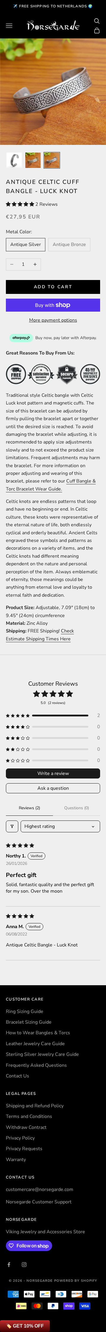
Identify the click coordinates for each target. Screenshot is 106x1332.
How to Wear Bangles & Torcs (38, 1033)
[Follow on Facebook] (9, 1265)
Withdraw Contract (26, 1127)
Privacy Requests (24, 1148)
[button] (20, 204)
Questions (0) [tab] (76, 808)
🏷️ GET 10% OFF (25, 1325)
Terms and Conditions (29, 1116)
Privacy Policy (20, 1138)
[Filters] (12, 826)
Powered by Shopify (75, 1280)
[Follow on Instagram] (24, 1265)
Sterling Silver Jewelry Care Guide (42, 1054)
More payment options (53, 320)
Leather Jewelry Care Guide (35, 1043)
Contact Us (17, 1076)
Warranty (16, 1159)
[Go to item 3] (52, 160)
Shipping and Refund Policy (35, 1106)
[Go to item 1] (14, 160)
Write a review (53, 773)
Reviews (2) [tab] (29, 808)
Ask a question (53, 788)
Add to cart (53, 287)
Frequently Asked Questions (36, 1065)
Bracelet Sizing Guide (29, 1022)
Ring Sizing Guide (24, 1011)
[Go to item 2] (33, 160)
